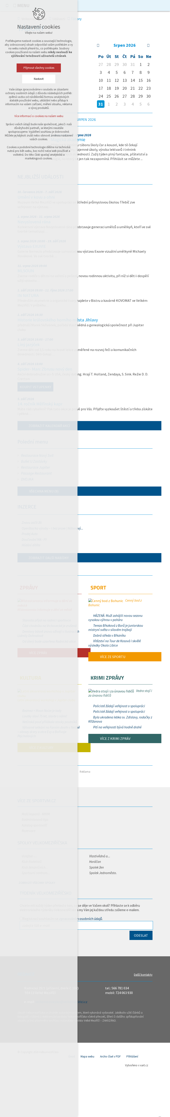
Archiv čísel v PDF (110, 1056)
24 (101, 96)
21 (132, 88)
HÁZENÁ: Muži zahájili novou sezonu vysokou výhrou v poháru (115, 618)
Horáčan (95, 862)
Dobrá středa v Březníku (109, 635)
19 (116, 88)
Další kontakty (143, 975)
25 (108, 96)
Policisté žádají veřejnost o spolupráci (119, 706)
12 (116, 80)
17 (101, 88)
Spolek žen (96, 867)
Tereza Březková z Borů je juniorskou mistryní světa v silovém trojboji (115, 627)
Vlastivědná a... (99, 856)
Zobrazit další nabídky (49, 558)
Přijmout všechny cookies (38, 68)
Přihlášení (132, 1056)
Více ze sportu (112, 657)
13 (124, 80)
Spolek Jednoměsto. (103, 873)
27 (124, 96)
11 (108, 80)
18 (108, 88)
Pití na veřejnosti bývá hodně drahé (117, 727)
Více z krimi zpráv (114, 738)
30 (148, 96)
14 (132, 80)
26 (116, 96)
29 (140, 96)
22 (140, 88)
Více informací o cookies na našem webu (38, 116)
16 (148, 80)
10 (101, 80)
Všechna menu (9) (43, 491)
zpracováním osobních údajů (80, 918)
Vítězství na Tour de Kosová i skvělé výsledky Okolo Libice (114, 643)
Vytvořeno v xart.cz (136, 1065)
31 (100, 104)
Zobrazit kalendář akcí (49, 425)
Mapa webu (87, 1056)
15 (140, 80)
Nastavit (39, 79)
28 (132, 96)
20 (124, 88)
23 (148, 88)
